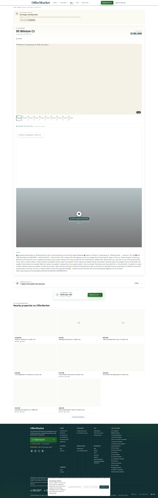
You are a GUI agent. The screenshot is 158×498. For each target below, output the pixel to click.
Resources (97, 446)
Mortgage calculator (116, 467)
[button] (79, 217)
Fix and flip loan (64, 437)
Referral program (98, 459)
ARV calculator (114, 431)
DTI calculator (114, 452)
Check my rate (107, 2)
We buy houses (98, 435)
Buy (71, 3)
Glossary (96, 455)
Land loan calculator (116, 463)
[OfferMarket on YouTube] (42, 451)
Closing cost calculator (116, 441)
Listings (19, 7)
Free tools (85, 3)
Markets (96, 457)
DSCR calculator (115, 448)
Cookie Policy (52, 493)
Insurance (63, 3)
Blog (95, 448)
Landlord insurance (82, 431)
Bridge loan (63, 441)
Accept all (104, 487)
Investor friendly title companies (99, 462)
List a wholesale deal (82, 450)
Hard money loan (64, 439)
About (61, 470)
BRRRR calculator (115, 433)
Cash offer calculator (116, 437)
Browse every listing (78, 417)
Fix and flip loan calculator (117, 459)
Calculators (115, 428)
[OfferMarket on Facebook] (31, 451)
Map (61, 448)
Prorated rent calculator (117, 469)
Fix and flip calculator (116, 456)
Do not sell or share (91, 487)
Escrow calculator (115, 454)
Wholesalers (80, 448)
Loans (55, 3)
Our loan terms (63, 435)
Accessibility (113, 495)
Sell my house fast (98, 433)
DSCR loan (62, 433)
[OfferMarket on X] (39, 451)
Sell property (97, 431)
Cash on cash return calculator (119, 439)
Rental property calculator (117, 471)
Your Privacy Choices (123, 495)
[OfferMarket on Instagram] (35, 451)
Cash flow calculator (116, 435)
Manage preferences (74, 487)
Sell (77, 3)
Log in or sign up (120, 2)
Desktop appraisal (115, 446)
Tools (95, 453)
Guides (96, 450)
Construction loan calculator (118, 444)
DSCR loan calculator (116, 450)
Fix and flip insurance (82, 433)
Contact (62, 472)
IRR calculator (114, 461)
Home (14, 7)
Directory (62, 450)
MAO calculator (115, 465)
